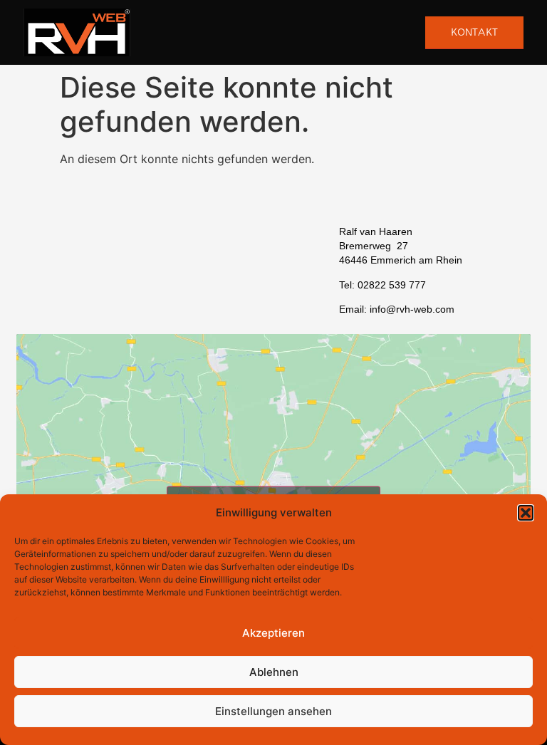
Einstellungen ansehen (273, 711)
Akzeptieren (273, 633)
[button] (526, 513)
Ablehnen (273, 672)
